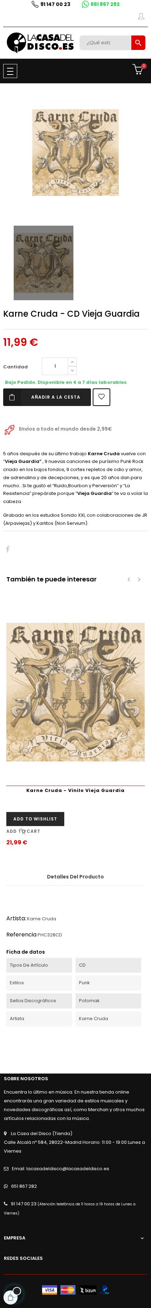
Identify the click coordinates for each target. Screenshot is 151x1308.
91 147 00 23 (55, 4)
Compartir (7, 549)
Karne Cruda (41, 918)
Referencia (21, 934)
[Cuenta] (141, 17)
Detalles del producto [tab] (75, 876)
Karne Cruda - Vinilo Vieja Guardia (75, 790)
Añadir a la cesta (55, 397)
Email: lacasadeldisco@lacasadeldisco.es (60, 1168)
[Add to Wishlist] (101, 397)
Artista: (16, 918)
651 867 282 (105, 4)
